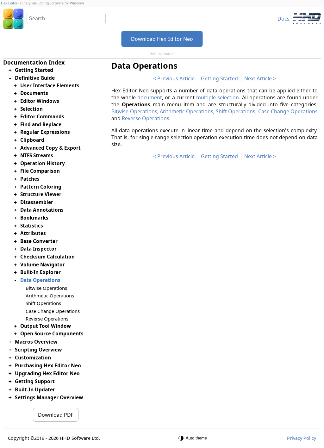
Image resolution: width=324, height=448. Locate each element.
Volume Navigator (42, 264)
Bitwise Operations (134, 111)
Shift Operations (235, 111)
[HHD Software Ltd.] (307, 18)
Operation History (42, 163)
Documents (34, 93)
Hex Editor (9, 3)
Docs (283, 18)
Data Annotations (42, 210)
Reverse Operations (145, 118)
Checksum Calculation (47, 256)
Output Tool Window (45, 326)
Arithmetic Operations (186, 111)
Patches (30, 179)
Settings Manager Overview (49, 397)
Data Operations (40, 280)
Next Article (258, 78)
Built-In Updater (35, 389)
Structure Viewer (40, 194)
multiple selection (217, 97)
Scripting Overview (38, 349)
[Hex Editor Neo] (13, 19)
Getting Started (219, 78)
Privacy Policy (301, 438)
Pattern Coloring (40, 187)
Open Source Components (52, 333)
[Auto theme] (193, 438)
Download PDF (55, 414)
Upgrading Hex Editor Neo (47, 373)
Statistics (31, 225)
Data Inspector (38, 249)
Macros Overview (36, 341)
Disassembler (36, 202)
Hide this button (162, 54)
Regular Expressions (45, 132)
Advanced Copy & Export (50, 148)
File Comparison (40, 171)
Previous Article (176, 78)
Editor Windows (39, 101)
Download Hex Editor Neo (162, 38)
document (149, 97)
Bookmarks (34, 218)
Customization (33, 357)
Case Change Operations (288, 111)
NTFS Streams (36, 155)
